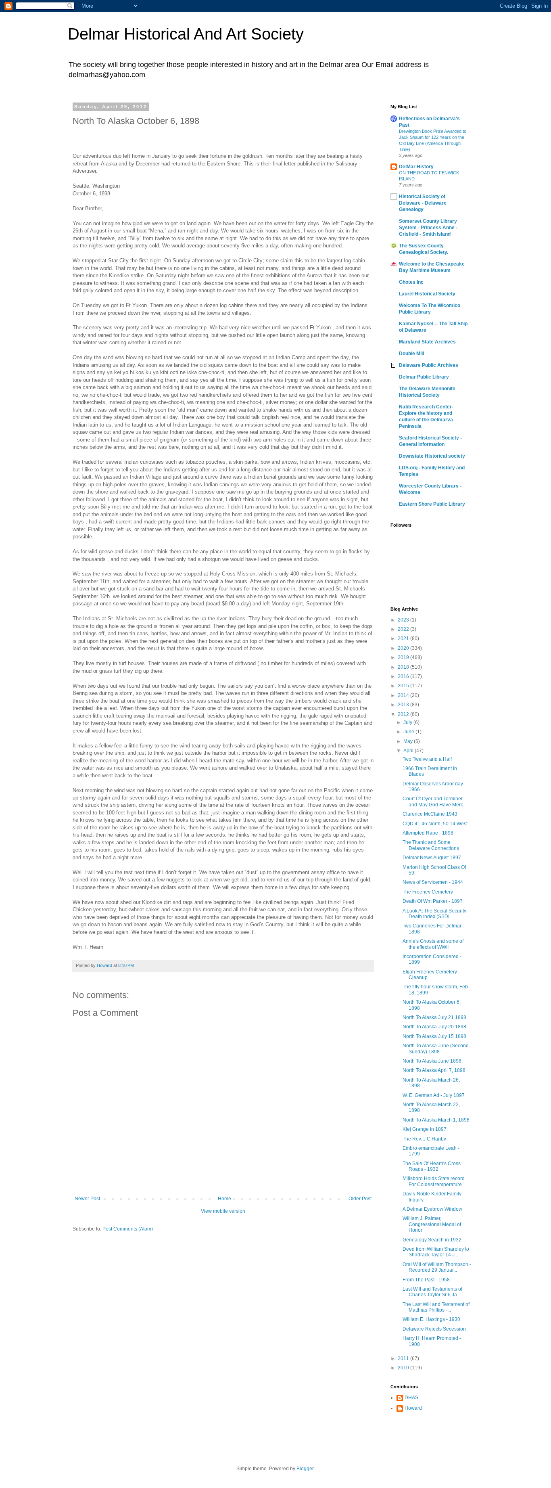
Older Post (360, 1198)
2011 (404, 1358)
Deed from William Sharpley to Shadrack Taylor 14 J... (436, 1252)
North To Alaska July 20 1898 (434, 1027)
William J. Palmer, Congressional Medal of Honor (432, 1224)
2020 (404, 648)
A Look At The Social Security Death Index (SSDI (434, 913)
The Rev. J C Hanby (424, 1139)
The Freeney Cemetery (428, 892)
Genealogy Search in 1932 (432, 1240)
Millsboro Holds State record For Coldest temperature (434, 1181)
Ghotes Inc (411, 282)
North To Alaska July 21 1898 (434, 1017)
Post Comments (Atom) (127, 1229)
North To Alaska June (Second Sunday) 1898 (436, 1048)
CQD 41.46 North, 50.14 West (435, 824)
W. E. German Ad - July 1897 (434, 1095)
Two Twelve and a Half (427, 759)
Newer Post (87, 1198)
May (408, 741)
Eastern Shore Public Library (432, 504)
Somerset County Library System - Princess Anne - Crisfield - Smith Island (428, 227)
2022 (404, 629)
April (409, 750)
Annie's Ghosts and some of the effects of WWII (433, 944)
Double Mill (411, 353)
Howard (413, 1408)
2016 (404, 676)
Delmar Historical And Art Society (186, 34)
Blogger (304, 1468)
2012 (404, 714)
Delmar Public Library (424, 377)
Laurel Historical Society (427, 294)
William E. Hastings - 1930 (431, 1319)
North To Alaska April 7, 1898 (434, 1070)
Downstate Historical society (432, 456)
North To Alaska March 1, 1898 (436, 1120)
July (408, 722)
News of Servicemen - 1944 (433, 882)
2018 (404, 667)
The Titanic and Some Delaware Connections (431, 845)
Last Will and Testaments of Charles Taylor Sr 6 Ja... (432, 1292)
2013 (404, 704)
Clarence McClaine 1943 (430, 814)
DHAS (411, 1397)
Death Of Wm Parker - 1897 (433, 901)
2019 (404, 657)
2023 (404, 620)
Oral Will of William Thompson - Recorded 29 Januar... (437, 1267)
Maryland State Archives (427, 342)
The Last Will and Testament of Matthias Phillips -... (436, 1307)
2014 (404, 695)
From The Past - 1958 (426, 1280)
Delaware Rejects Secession (434, 1329)
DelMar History (416, 167)
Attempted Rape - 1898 (428, 833)
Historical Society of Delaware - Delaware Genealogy (423, 203)
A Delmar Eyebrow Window (432, 1209)
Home (224, 1198)
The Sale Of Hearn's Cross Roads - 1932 (432, 1166)
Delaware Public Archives (428, 365)
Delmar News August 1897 (432, 857)
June (409, 732)
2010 (404, 1368)
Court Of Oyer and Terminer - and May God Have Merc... (435, 801)
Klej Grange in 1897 (425, 1129)
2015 (404, 686)
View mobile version (223, 1211)
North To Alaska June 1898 (432, 1061)
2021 (404, 638)
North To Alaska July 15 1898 (434, 1036)
